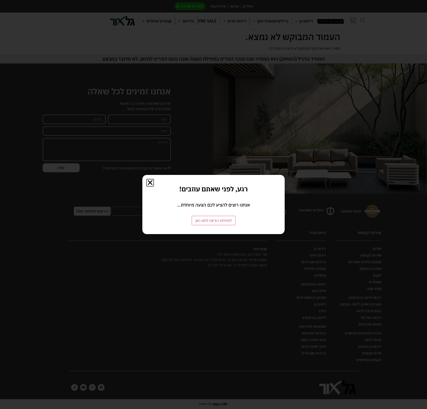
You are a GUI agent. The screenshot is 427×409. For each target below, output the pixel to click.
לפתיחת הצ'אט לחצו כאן (213, 220)
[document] (213, 204)
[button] (150, 182)
